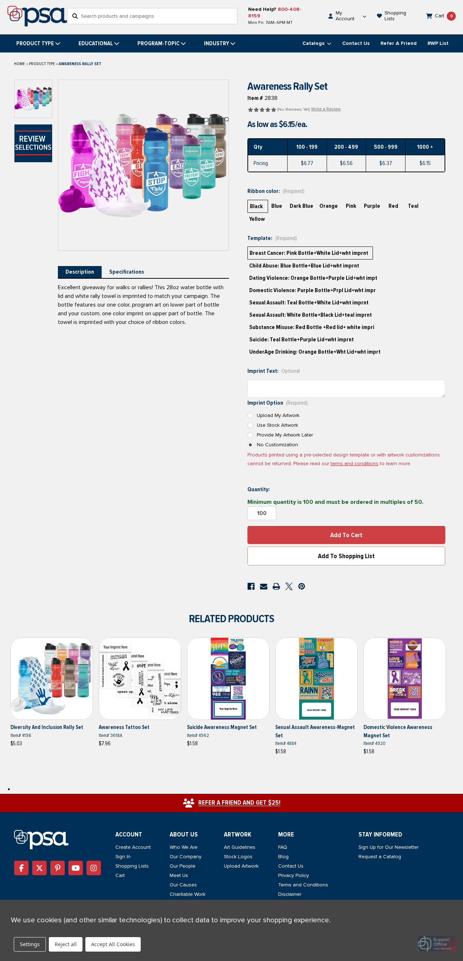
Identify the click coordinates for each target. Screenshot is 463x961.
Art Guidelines (239, 847)
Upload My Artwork (278, 415)
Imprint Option (277, 402)
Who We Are (183, 847)
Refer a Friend (399, 43)
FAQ (282, 847)
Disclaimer (289, 894)
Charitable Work (187, 894)
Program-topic (158, 43)
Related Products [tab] (231, 618)
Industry (216, 43)
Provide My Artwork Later (285, 435)
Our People (182, 866)
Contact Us (356, 43)
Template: (272, 238)
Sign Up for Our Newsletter (388, 847)
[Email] (263, 586)
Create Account (133, 847)
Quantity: (258, 489)
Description (79, 271)
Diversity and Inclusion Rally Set (46, 727)
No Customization (277, 445)
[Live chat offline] (437, 943)
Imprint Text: (273, 371)
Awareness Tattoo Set (124, 727)
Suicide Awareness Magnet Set (222, 727)
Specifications (126, 271)
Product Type (35, 43)
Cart (120, 875)
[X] (289, 586)
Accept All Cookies (113, 944)
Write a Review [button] (326, 109)
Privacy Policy (293, 875)
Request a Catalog (379, 856)
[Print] (276, 586)
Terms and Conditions (303, 885)
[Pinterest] (301, 586)
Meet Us (179, 875)
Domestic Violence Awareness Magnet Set (398, 731)
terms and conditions (354, 463)
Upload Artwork (241, 866)
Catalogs (314, 43)
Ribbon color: (276, 191)
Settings (30, 944)
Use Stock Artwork (277, 425)
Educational (95, 43)
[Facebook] (251, 586)
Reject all (66, 944)
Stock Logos (238, 856)
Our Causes (183, 885)
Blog (283, 856)
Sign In (123, 856)
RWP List (438, 43)
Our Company (185, 856)
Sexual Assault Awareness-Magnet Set (315, 731)
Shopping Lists (132, 866)
